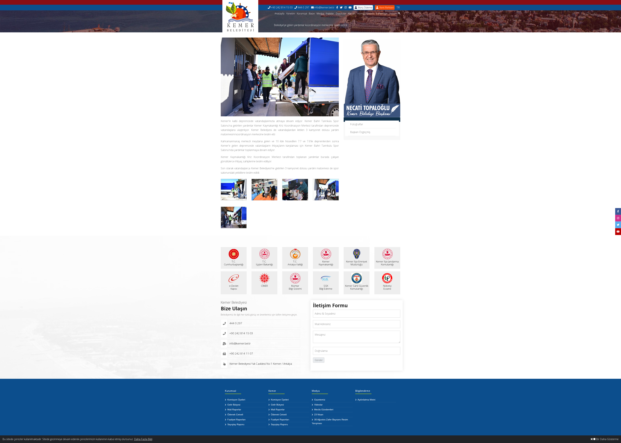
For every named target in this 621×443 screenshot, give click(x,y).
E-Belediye (381, 13)
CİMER (264, 285)
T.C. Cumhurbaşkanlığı (233, 263)
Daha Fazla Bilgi (143, 439)
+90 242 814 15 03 (281, 7)
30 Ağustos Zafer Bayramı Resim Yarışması (330, 421)
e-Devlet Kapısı (233, 287)
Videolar (318, 404)
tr (398, 7)
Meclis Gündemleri (323, 409)
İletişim (393, 13)
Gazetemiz (319, 399)
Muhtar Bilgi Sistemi (295, 287)
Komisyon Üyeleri (236, 399)
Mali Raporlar (234, 409)
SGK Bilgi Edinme (325, 287)
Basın (312, 13)
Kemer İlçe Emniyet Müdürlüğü (356, 263)
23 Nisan (318, 414)
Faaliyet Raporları (236, 419)
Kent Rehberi (386, 7)
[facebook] (337, 7)
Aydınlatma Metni (366, 399)
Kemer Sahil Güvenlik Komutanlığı (356, 287)
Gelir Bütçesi (233, 404)
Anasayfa (279, 13)
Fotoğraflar (356, 124)
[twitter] (341, 7)
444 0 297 (303, 7)
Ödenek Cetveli (235, 414)
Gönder (319, 360)
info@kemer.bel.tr (324, 7)
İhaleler (330, 13)
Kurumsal (302, 13)
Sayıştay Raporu (235, 424)
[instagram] (345, 7)
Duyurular (341, 13)
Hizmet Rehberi (365, 13)
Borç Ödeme (365, 7)
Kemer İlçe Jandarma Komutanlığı (387, 263)
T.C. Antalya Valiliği (295, 263)
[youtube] (350, 7)
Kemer (351, 13)
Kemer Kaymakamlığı (326, 263)
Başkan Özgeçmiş (360, 132)
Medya (320, 13)
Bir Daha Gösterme (607, 439)
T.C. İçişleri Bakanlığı (264, 263)
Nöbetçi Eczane (387, 287)
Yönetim (290, 13)
